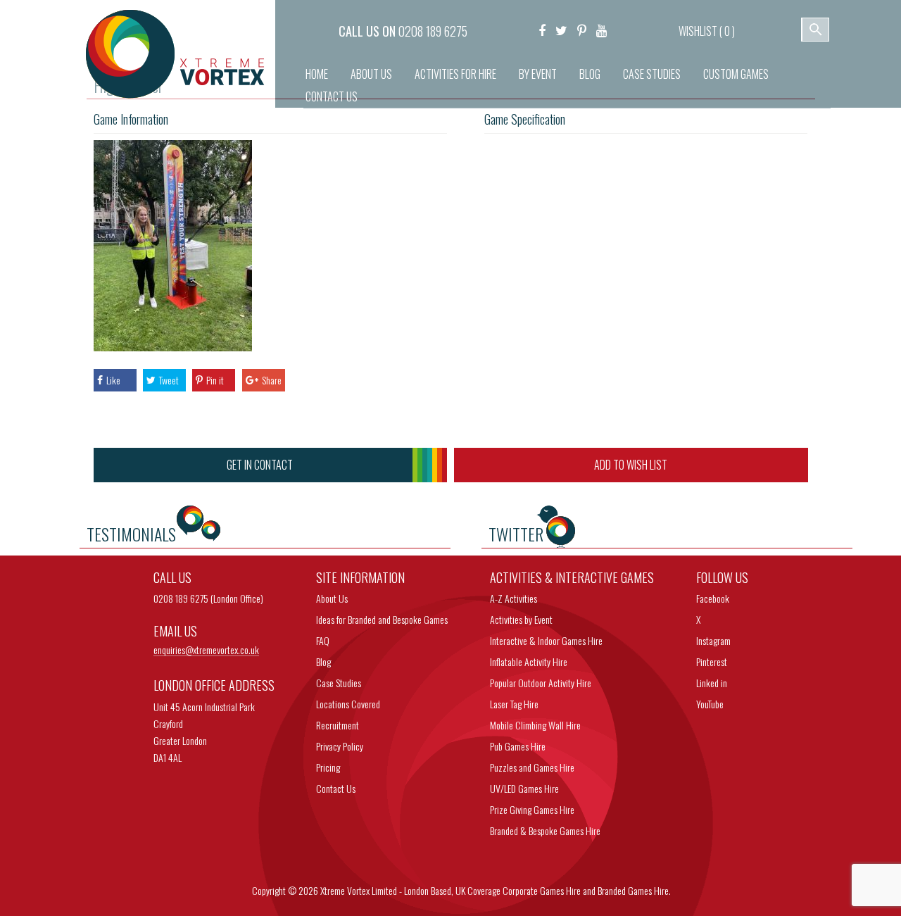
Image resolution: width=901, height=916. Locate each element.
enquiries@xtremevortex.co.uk (206, 650)
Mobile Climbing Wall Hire (535, 724)
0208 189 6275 (432, 31)
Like (113, 379)
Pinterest (711, 661)
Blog (589, 73)
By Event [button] (538, 73)
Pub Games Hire (518, 746)
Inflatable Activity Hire (528, 661)
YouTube (710, 703)
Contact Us (331, 96)
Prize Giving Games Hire (532, 809)
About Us (371, 73)
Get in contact (260, 464)
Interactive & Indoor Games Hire (546, 640)
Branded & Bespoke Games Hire (545, 830)
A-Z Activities (513, 598)
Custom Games (736, 73)
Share (272, 379)
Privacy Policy (339, 746)
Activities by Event (521, 619)
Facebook (712, 598)
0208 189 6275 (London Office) (208, 598)
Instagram (713, 640)
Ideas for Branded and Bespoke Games (382, 619)
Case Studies (652, 73)
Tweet (169, 379)
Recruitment (337, 724)
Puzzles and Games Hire (532, 767)
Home (316, 73)
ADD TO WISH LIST (630, 464)
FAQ (322, 640)
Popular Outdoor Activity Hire (540, 682)
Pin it (215, 379)
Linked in (711, 682)
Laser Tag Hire (514, 703)
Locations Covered (348, 703)
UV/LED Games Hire (524, 788)
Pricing (328, 767)
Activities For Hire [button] (455, 73)
